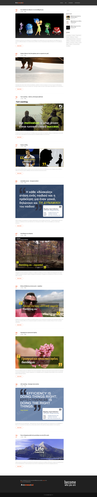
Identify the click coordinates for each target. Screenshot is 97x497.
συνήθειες (68, 45)
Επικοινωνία (79, 38)
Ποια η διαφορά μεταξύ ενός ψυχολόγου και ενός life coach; (34, 435)
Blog (25, 11)
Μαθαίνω (68, 40)
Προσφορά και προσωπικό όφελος (28, 332)
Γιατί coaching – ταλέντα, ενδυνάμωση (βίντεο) (31, 96)
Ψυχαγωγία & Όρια (76, 44)
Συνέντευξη (72, 42)
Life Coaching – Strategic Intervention (29, 384)
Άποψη (76, 37)
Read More (19, 45)
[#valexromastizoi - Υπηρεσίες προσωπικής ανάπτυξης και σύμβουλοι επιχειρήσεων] (19, 2)
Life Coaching (69, 35)
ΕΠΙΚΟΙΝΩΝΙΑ (77, 2)
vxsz (22, 11)
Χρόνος (71, 44)
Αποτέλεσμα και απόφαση (26, 233)
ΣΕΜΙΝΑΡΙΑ (71, 2)
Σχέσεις (76, 42)
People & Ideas (78, 35)
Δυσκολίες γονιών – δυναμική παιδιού (29, 181)
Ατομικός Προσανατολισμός (71, 38)
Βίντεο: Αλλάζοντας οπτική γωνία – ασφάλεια (31, 286)
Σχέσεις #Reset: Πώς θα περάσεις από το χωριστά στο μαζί (34, 53)
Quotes (68, 37)
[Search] (80, 10)
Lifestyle (73, 35)
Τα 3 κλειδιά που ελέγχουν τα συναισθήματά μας (31, 9)
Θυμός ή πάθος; (24, 145)
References (72, 37)
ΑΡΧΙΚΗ (61, 2)
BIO (65, 2)
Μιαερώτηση (73, 40)
